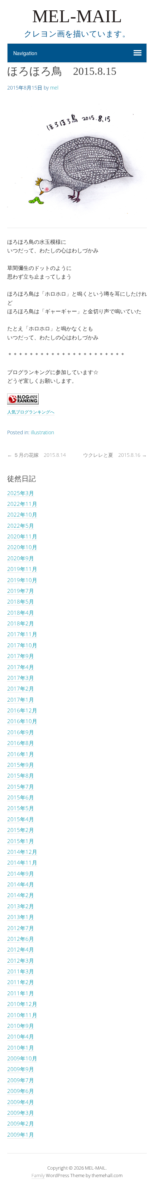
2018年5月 (20, 601)
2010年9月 (20, 1025)
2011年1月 (20, 993)
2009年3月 (20, 1112)
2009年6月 (20, 1090)
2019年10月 (22, 580)
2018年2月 (20, 623)
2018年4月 (20, 612)
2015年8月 (20, 775)
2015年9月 (20, 764)
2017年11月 (22, 634)
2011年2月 (20, 982)
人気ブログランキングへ (30, 412)
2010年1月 (20, 1047)
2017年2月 (20, 688)
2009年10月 (22, 1058)
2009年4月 (20, 1102)
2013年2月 (20, 906)
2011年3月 (20, 971)
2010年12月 (22, 1003)
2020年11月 (22, 536)
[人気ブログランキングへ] (23, 402)
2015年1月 (20, 841)
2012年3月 (20, 960)
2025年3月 (20, 493)
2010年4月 (20, 1036)
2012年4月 (20, 949)
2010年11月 (22, 1015)
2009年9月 (20, 1069)
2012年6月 (20, 938)
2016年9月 (20, 732)
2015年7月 (20, 786)
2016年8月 (20, 742)
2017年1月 (20, 699)
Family (38, 1175)
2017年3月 (20, 677)
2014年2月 (20, 895)
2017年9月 (20, 655)
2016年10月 (22, 721)
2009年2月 (20, 1123)
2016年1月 (20, 754)
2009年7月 (20, 1080)
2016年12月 (22, 710)
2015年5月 (20, 808)
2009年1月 (20, 1134)
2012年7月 (20, 928)
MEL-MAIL (77, 16)
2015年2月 (20, 829)
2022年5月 (20, 525)
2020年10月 (22, 547)
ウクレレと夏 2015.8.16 (115, 454)
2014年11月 (22, 862)
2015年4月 (20, 819)
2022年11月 (22, 503)
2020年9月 (20, 558)
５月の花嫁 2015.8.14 (36, 454)
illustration (42, 432)
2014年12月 (22, 851)
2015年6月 (20, 797)
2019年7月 (20, 590)
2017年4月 (20, 667)
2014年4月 (20, 884)
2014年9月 (20, 873)
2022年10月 (22, 514)
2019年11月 (22, 568)
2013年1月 (20, 916)
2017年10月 (22, 645)
